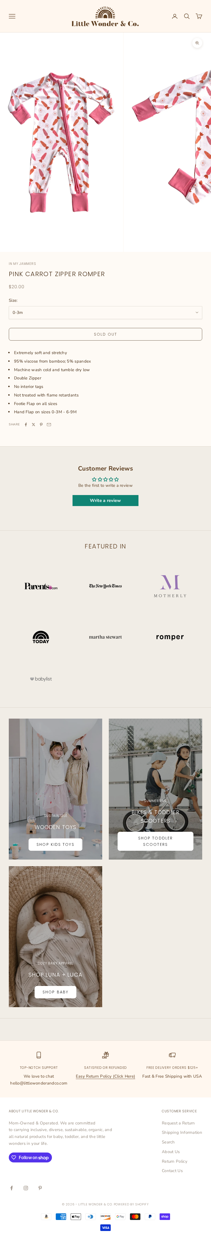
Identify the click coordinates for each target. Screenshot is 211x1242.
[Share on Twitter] (33, 424)
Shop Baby (55, 992)
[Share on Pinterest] (41, 424)
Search (168, 1142)
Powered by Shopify (131, 1204)
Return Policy (174, 1161)
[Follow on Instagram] (26, 1188)
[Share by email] (49, 424)
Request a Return (178, 1123)
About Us (171, 1151)
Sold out (105, 334)
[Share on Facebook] (26, 424)
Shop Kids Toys (55, 844)
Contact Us (172, 1170)
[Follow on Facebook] (11, 1188)
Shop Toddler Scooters (155, 841)
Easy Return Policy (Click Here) (105, 1076)
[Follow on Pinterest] (40, 1188)
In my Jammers (22, 263)
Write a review (105, 501)
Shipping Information (182, 1132)
